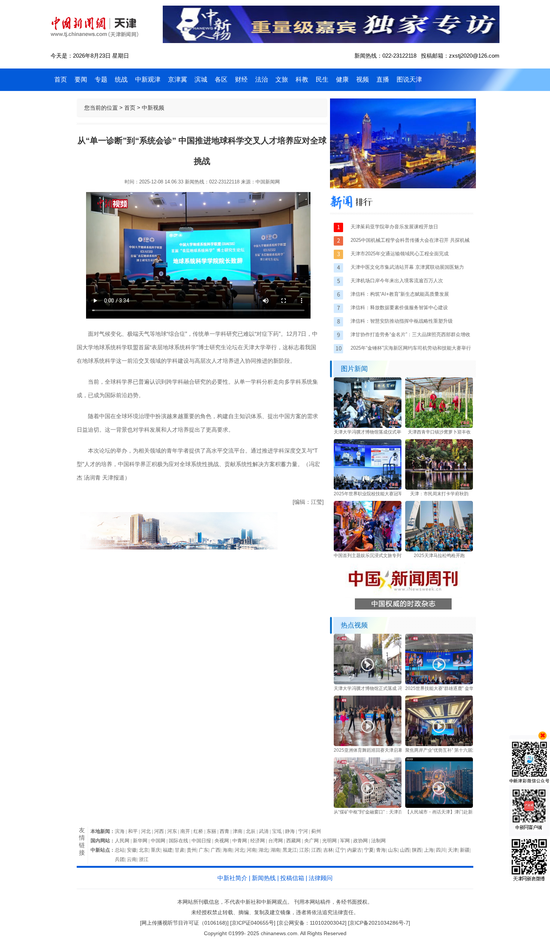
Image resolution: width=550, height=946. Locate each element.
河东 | (173, 831)
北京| (145, 850)
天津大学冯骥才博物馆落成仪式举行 (370, 432)
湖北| (265, 850)
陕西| (418, 850)
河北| (241, 850)
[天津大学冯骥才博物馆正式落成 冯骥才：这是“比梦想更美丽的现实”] (367, 682)
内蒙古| (355, 850)
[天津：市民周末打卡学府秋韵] (439, 488)
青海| (382, 850)
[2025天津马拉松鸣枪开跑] (439, 550)
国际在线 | (180, 840)
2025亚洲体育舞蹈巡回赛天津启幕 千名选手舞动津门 (387, 750)
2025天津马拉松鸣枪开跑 (439, 555)
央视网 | (223, 840)
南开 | (186, 831)
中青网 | (241, 840)
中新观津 (148, 79)
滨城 (201, 79)
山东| (394, 850)
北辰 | (252, 831)
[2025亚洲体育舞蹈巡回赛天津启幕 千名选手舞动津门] (367, 744)
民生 (322, 79)
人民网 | (124, 840)
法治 (261, 79)
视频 (362, 79)
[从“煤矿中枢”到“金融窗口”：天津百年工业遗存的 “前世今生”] (367, 806)
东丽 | (213, 831)
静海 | (291, 831)
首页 (60, 79)
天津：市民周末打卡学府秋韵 (439, 493)
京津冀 (177, 79)
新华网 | (142, 840)
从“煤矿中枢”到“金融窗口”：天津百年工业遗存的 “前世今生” (393, 812)
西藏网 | (295, 840)
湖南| (276, 850)
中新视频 (153, 107)
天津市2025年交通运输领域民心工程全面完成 (400, 253)
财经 (241, 79)
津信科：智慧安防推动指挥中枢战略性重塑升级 (402, 321)
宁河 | (304, 831)
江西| (317, 850)
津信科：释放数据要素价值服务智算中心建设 (399, 307)
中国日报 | (203, 840)
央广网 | (313, 840)
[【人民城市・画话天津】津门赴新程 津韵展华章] (439, 806)
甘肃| (181, 850)
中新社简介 (232, 878)
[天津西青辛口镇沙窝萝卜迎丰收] (439, 426)
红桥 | (200, 831)
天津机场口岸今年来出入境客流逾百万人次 (397, 280)
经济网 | (259, 840)
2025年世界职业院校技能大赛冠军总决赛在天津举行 (386, 493)
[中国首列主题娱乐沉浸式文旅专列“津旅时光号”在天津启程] (367, 550)
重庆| (157, 850)
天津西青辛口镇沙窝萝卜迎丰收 (439, 432)
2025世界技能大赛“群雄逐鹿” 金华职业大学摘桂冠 (455, 688)
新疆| (466, 850)
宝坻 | (278, 831)
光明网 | (331, 840)
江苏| (305, 850)
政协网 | (362, 840)
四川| (442, 850)
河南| (253, 850)
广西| (217, 850)
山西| (406, 850)
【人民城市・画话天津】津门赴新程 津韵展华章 (453, 812)
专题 (101, 79)
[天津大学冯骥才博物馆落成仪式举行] (367, 426)
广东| (205, 850)
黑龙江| (290, 850)
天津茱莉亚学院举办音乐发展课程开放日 (394, 226)
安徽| (133, 850)
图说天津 (409, 79)
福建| (169, 850)
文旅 (281, 79)
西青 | (226, 831)
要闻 (80, 79)
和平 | (134, 831)
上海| (430, 850)
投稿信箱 (292, 878)
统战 (121, 79)
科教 (302, 79)
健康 (342, 79)
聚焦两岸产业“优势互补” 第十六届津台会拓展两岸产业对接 (463, 750)
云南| (133, 859)
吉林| (329, 850)
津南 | (239, 831)
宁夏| (370, 850)
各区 (221, 79)
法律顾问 (321, 878)
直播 (382, 79)
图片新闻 (354, 368)
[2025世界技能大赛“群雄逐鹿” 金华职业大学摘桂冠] (439, 682)
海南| (229, 850)
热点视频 (354, 625)
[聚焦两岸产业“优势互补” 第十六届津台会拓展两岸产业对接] (439, 744)
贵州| (193, 850)
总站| (121, 850)
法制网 (378, 840)
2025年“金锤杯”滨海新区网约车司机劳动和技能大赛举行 (411, 348)
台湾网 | (277, 840)
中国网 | (160, 840)
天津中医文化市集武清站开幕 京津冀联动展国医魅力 (407, 267)
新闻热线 (264, 878)
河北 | (147, 831)
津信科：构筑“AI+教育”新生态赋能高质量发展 (400, 294)
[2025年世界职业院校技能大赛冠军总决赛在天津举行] (367, 488)
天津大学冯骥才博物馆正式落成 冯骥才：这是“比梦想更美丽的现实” (401, 688)
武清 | (265, 831)
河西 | (160, 831)
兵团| (121, 859)
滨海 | (121, 831)
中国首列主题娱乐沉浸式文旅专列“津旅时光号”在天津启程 (391, 555)
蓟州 (316, 831)
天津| (454, 850)
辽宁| (341, 850)
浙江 (144, 859)
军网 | (346, 840)
